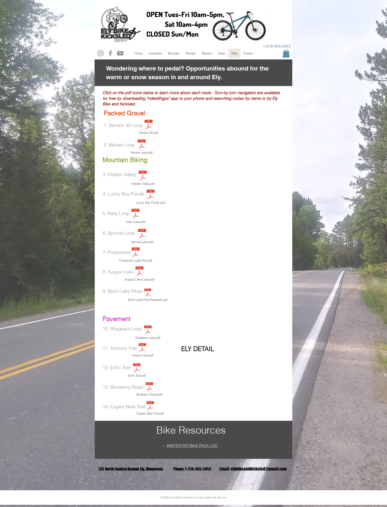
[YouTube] (120, 53)
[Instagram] (100, 53)
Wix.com (222, 497)
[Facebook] (110, 53)
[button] (286, 53)
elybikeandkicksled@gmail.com (259, 468)
